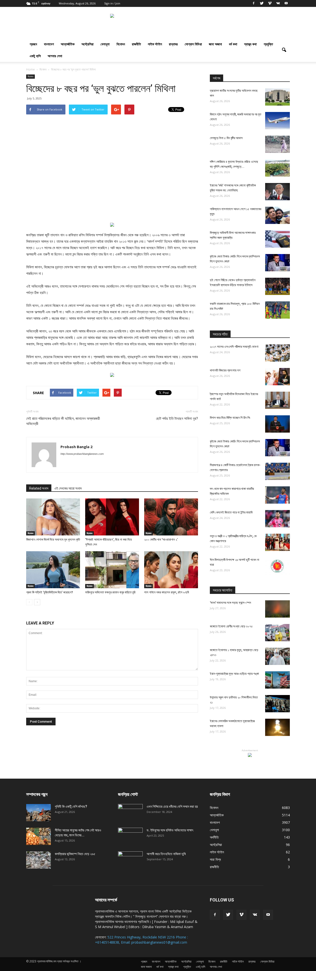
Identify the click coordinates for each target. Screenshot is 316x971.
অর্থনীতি (214, 837)
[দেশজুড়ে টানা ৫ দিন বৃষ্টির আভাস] (277, 144)
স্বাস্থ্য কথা (250, 44)
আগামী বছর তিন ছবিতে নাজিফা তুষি (166, 854)
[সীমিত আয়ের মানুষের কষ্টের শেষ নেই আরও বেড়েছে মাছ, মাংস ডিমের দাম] (38, 836)
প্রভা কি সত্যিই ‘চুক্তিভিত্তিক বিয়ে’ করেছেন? (49, 592)
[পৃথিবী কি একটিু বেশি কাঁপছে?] (38, 812)
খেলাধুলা (105, 44)
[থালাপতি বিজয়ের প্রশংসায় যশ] (277, 376)
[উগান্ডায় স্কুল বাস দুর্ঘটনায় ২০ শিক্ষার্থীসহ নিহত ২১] (277, 703)
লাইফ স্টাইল (155, 44)
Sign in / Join (112, 3)
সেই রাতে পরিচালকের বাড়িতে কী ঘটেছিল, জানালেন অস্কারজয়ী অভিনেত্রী (63, 421)
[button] (284, 50)
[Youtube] (286, 3)
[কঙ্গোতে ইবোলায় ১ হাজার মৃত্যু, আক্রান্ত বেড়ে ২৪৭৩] (277, 656)
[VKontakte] (278, 3)
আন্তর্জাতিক (68, 44)
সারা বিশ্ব (215, 859)
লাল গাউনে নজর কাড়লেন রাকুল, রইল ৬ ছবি (166, 592)
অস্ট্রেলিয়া (87, 44)
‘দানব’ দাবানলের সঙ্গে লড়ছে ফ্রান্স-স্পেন (230, 603)
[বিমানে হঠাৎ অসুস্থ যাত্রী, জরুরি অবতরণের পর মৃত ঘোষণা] (277, 120)
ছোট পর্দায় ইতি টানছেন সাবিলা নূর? (177, 418)
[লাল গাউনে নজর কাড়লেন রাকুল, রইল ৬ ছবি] (171, 569)
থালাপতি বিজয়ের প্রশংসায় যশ (225, 370)
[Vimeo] (270, 3)
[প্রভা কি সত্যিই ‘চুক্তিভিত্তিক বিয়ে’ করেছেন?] (53, 569)
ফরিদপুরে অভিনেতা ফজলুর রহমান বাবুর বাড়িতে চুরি (110, 592)
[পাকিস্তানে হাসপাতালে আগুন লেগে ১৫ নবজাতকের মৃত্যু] (277, 215)
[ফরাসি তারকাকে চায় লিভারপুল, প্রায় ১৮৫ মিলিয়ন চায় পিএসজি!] (277, 310)
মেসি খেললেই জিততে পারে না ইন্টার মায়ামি (231, 512)
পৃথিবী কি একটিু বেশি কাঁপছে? (71, 806)
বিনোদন (121, 44)
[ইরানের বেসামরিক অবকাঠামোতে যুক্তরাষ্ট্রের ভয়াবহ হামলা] (277, 727)
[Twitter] (261, 3)
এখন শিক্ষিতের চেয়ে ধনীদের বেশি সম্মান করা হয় (172, 806)
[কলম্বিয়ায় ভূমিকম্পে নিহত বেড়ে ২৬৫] (38, 860)
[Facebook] (253, 3)
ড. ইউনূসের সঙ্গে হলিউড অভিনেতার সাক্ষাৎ (170, 830)
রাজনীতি (136, 44)
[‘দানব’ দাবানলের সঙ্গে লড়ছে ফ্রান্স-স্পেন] (277, 609)
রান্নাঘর (173, 44)
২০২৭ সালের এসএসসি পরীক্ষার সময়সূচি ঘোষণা (234, 346)
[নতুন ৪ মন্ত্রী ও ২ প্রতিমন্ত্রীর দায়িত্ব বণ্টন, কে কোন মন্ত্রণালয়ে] (277, 542)
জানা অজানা (215, 44)
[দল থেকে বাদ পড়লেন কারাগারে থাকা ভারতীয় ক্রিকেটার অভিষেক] (277, 495)
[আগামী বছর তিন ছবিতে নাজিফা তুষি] (130, 860)
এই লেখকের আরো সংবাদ (68, 488)
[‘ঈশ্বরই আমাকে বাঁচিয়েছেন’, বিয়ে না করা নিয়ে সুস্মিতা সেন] (112, 516)
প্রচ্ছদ (33, 44)
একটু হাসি (35, 56)
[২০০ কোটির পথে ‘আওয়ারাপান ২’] (171, 516)
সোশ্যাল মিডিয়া (193, 44)
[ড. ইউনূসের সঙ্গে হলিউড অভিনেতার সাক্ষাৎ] (130, 836)
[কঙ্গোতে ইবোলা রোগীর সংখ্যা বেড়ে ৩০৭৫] (277, 632)
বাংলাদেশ (49, 44)
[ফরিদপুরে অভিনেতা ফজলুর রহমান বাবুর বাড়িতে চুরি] (112, 569)
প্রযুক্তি (268, 44)
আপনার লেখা (55, 56)
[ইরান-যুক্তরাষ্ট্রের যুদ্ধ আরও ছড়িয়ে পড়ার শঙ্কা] (277, 680)
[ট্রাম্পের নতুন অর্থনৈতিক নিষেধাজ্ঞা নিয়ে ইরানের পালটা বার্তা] (277, 400)
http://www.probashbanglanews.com (82, 453)
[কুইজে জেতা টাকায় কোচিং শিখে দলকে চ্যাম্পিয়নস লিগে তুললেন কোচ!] (277, 262)
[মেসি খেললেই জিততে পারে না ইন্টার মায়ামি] (277, 518)
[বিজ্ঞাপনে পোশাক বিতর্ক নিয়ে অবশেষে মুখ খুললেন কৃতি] (53, 516)
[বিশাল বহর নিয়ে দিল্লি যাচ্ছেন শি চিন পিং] (277, 424)
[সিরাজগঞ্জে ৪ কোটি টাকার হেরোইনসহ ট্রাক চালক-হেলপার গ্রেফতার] (277, 471)
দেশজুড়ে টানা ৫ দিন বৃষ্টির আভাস (226, 138)
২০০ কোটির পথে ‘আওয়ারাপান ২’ (161, 539)
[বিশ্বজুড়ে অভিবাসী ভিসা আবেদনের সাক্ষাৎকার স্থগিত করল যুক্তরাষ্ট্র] (277, 239)
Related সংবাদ (38, 488)
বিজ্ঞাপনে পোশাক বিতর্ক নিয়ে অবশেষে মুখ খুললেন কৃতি (53, 539)
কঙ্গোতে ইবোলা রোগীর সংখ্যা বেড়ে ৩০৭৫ (231, 626)
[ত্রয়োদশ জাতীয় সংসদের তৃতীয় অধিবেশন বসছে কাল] (277, 97)
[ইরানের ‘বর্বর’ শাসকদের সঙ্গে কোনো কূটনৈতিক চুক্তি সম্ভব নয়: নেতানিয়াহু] (277, 191)
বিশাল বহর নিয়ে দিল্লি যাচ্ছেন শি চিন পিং (230, 418)
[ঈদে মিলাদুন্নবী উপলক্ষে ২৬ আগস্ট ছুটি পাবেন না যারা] (277, 566)
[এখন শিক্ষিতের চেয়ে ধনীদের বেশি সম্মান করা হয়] (130, 812)
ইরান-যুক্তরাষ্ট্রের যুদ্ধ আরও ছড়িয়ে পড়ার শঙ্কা (234, 674)
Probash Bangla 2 (76, 446)
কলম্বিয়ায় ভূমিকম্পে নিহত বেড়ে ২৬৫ (75, 854)
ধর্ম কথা (233, 44)
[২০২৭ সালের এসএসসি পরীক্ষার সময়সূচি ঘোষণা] (277, 353)
